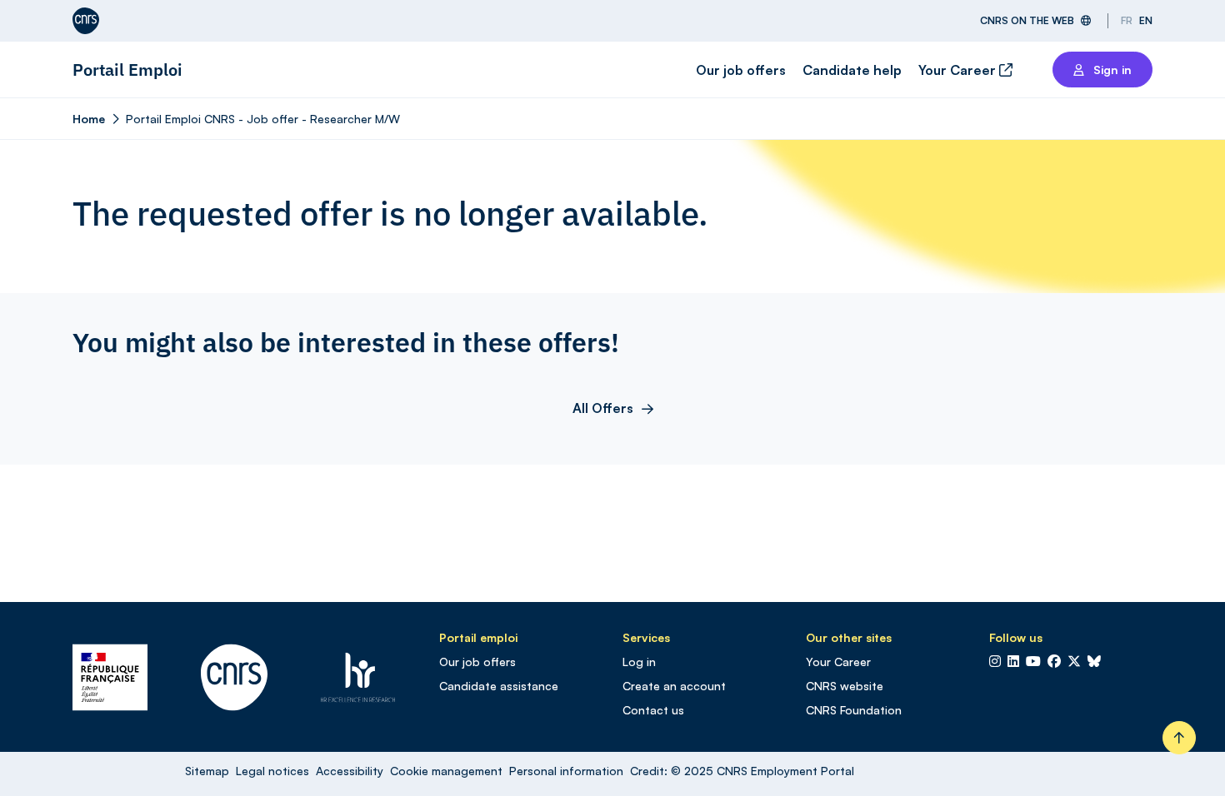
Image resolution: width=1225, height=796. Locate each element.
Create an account (674, 686)
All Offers (602, 408)
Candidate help (852, 70)
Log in (639, 661)
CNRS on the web (1027, 20)
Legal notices (272, 771)
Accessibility (349, 771)
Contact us (653, 710)
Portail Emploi (127, 69)
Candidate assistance (498, 686)
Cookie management (446, 771)
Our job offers (741, 70)
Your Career (958, 70)
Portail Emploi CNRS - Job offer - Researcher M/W (263, 119)
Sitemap (207, 771)
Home (88, 119)
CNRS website (844, 686)
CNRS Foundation (854, 710)
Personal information (566, 771)
